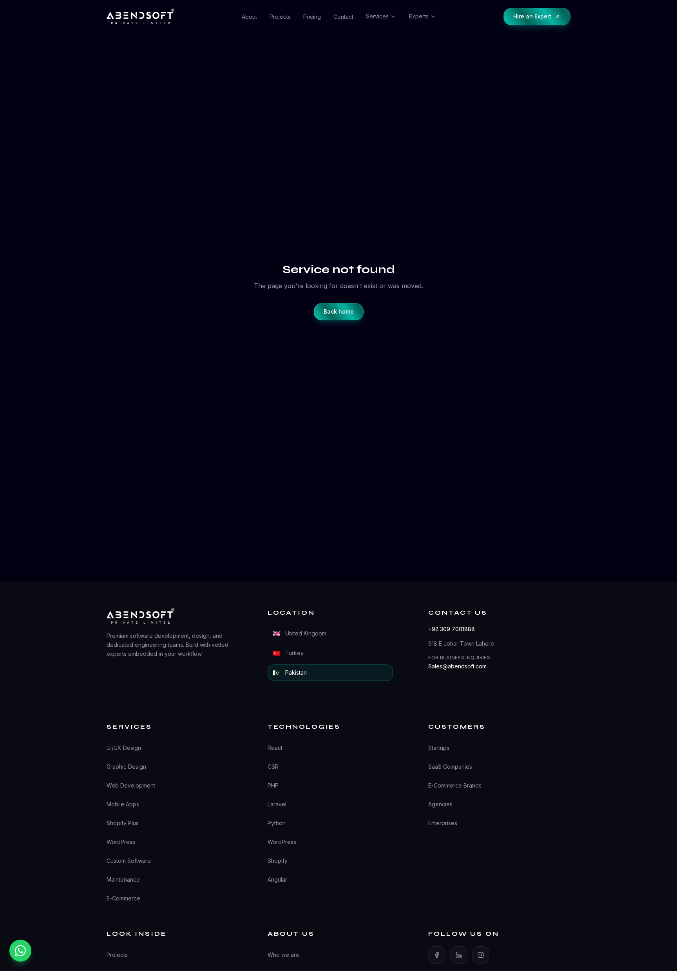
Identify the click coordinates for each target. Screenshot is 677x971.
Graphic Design (126, 766)
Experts (419, 16)
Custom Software (129, 860)
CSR (273, 766)
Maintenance (123, 879)
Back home (339, 311)
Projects (280, 16)
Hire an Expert (532, 16)
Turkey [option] (288, 653)
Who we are (283, 954)
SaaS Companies (450, 766)
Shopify (278, 860)
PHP (273, 785)
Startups (438, 747)
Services (377, 16)
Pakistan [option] (290, 673)
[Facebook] (436, 955)
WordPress (121, 842)
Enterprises (442, 823)
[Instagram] (480, 955)
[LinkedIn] (458, 955)
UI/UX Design (124, 747)
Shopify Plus (123, 823)
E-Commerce (123, 898)
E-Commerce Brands (455, 785)
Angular (277, 879)
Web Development (131, 785)
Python (277, 823)
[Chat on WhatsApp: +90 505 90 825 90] (20, 951)
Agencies (440, 804)
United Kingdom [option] (299, 633)
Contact (343, 16)
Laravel (277, 804)
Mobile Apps (123, 804)
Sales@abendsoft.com (457, 666)
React (275, 747)
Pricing (312, 16)
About (249, 16)
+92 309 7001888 (451, 629)
